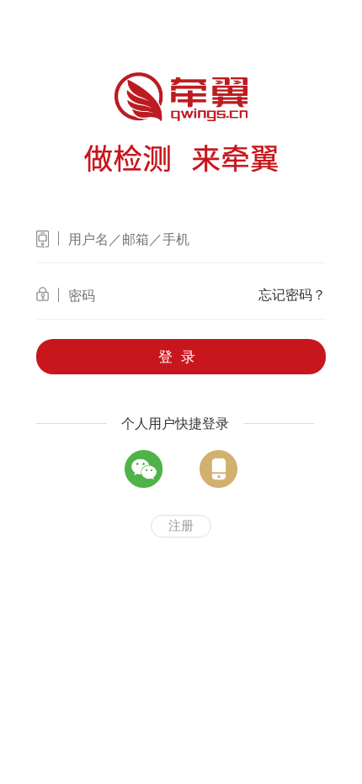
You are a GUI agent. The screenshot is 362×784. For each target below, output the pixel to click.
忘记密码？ (292, 295)
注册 (181, 525)
